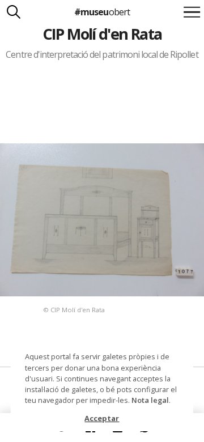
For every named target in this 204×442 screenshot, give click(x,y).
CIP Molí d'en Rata (102, 33)
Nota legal (150, 400)
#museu (101, 12)
